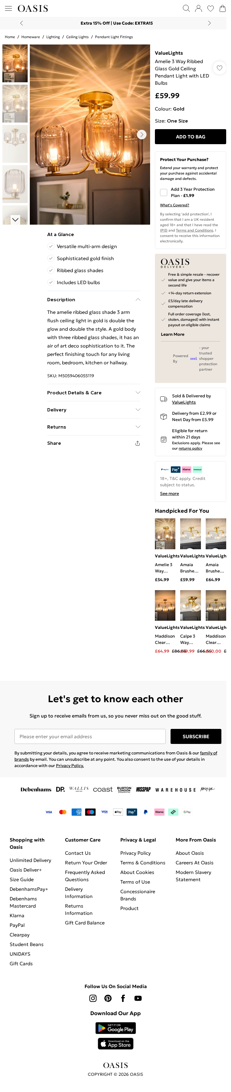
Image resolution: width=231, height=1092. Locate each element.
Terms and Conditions (194, 230)
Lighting (53, 37)
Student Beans (27, 944)
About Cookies (137, 872)
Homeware (30, 37)
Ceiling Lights (77, 37)
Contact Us (78, 853)
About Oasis (190, 853)
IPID (164, 230)
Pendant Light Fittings (114, 37)
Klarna (17, 915)
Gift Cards (21, 963)
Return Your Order (86, 863)
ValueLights (169, 53)
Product (129, 908)
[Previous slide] (21, 23)
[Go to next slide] (141, 134)
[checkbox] (190, 192)
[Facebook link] (123, 998)
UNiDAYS (20, 954)
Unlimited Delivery (30, 860)
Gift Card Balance (85, 923)
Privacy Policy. (70, 765)
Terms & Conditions (142, 863)
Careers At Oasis (195, 863)
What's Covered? (174, 205)
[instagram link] (93, 998)
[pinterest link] (108, 998)
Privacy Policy (135, 853)
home (10, 37)
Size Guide (22, 879)
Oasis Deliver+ (26, 870)
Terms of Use (135, 882)
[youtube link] (138, 998)
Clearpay (19, 935)
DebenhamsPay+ (29, 889)
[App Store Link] (115, 1036)
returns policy (190, 448)
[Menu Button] (8, 8)
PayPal (17, 925)
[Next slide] (209, 23)
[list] (90, 134)
